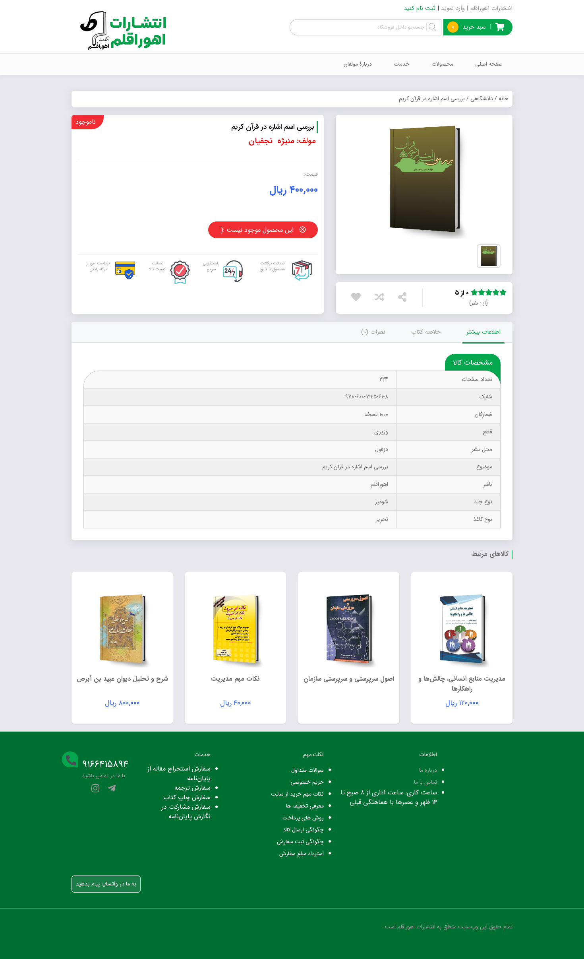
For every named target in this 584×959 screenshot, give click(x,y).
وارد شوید (453, 8)
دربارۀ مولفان (358, 64)
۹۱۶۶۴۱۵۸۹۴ (105, 764)
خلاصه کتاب (426, 332)
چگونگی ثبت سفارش (300, 841)
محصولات (442, 64)
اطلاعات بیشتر (483, 332)
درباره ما (428, 770)
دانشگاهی (481, 98)
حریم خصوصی (307, 782)
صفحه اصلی (489, 64)
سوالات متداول (307, 770)
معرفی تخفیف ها (305, 806)
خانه (504, 98)
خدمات (402, 64)
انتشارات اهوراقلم (491, 8)
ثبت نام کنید (419, 8)
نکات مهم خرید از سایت (297, 794)
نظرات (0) (373, 332)
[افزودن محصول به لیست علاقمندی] (358, 299)
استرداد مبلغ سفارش (301, 853)
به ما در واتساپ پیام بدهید (106, 883)
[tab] (483, 332)
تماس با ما (425, 782)
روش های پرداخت (303, 817)
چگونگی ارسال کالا (304, 829)
